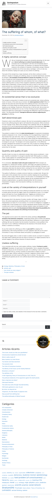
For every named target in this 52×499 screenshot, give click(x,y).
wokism (24, 490)
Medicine (11, 266)
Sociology (4, 460)
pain (10, 268)
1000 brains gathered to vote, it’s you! (12, 387)
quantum (4, 485)
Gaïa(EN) (12, 477)
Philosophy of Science (8, 449)
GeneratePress (34, 497)
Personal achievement (8, 444)
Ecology (6, 266)
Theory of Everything (36, 488)
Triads (3, 465)
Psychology (5, 453)
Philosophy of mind (19, 266)
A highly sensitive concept (9, 42)
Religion (4, 456)
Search (4, 324)
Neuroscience (5, 442)
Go (47, 327)
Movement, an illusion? (8, 371)
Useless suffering (7, 53)
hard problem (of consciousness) (28, 477)
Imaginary (4, 433)
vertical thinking (17, 490)
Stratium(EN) (8, 487)
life (31, 480)
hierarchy (5, 480)
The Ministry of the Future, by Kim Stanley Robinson (16, 368)
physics (32, 482)
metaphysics (5, 482)
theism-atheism (26, 488)
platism (37, 482)
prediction (43, 482)
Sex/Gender (5, 458)
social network (35, 485)
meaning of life (37, 480)
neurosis (16, 482)
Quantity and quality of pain (10, 47)
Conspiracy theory (7, 414)
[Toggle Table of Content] (25, 40)
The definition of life (7, 373)
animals (6, 268)
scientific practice (21, 485)
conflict (43, 472)
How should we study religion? (12, 270)
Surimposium (12, 3)
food (9, 477)
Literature (4, 435)
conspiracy (4, 475)
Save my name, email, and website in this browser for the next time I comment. (25, 311)
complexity (38, 472)
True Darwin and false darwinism (11, 361)
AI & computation (6, 407)
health (44, 477)
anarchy (9, 472)
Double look (5, 416)
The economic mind (7, 364)
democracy (18, 475)
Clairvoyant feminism (7, 382)
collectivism (30, 472)
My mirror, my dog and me (9, 389)
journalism (28, 480)
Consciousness (6, 412)
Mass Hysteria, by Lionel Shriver (11, 359)
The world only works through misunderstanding (15, 384)
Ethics (3, 423)
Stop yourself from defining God (10, 394)
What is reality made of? (8, 357)
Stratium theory (6, 462)
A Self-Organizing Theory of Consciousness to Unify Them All (18, 375)
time (44, 488)
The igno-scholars (9, 272)
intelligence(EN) (21, 480)
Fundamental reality (7, 426)
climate (16, 472)
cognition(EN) (22, 472)
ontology (21, 482)
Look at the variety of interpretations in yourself (15, 49)
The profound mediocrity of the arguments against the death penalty (20, 378)
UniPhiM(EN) (6, 490)
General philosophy (7, 430)
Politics (4, 451)
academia (4, 472)
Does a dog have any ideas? (9, 380)
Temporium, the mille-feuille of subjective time (14, 391)
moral (12, 482)
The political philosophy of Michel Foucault (13, 396)
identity (15, 480)
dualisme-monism (29, 475)
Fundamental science (8, 428)
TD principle (18, 488)
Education (4, 421)
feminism (4, 477)
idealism (12, 480)
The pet (5, 51)
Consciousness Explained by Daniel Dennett (14, 355)
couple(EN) (10, 475)
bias (13, 472)
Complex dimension (7, 410)
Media (3, 437)
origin (26, 482)
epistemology (42, 475)
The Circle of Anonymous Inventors (11, 366)
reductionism (11, 485)
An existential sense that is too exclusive (13, 44)
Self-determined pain (8, 46)
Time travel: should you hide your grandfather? (15, 352)
